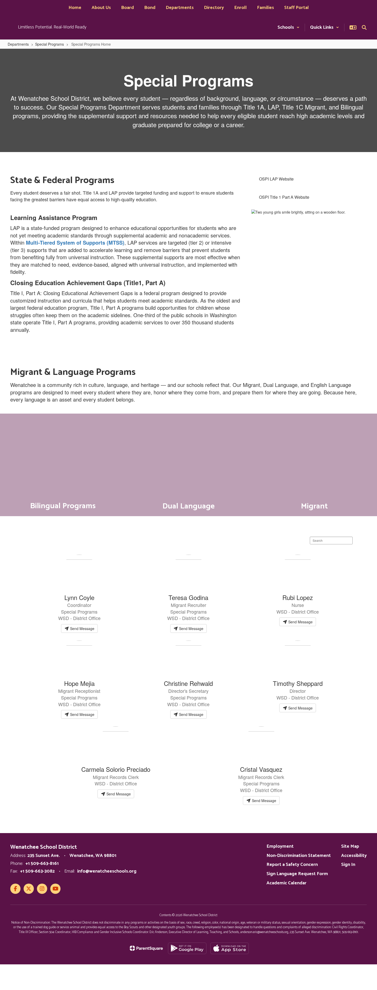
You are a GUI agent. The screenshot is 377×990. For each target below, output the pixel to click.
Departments (18, 44)
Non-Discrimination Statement (298, 855)
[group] (63, 465)
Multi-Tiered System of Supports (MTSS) (75, 242)
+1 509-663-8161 (42, 863)
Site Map (350, 846)
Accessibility (354, 855)
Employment (280, 846)
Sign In (348, 864)
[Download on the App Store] (229, 948)
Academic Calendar (286, 883)
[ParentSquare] (146, 948)
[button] (288, 27)
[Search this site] (364, 27)
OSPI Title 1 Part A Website (284, 197)
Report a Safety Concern (292, 864)
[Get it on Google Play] (187, 948)
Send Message (81, 628)
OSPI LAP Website (276, 179)
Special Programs (49, 44)
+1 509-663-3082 (37, 871)
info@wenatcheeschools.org (106, 871)
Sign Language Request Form (297, 874)
